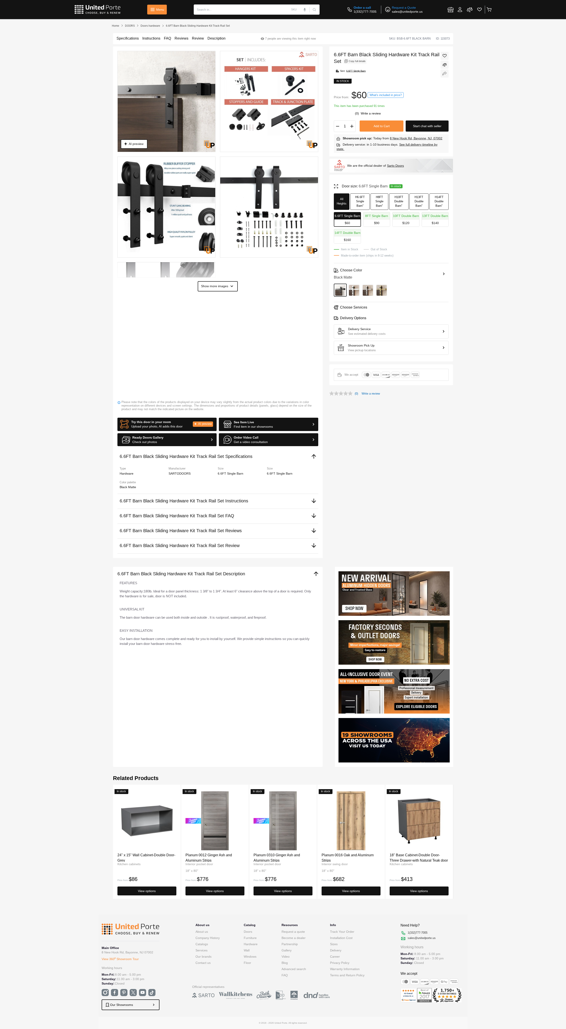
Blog (285, 963)
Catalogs (201, 944)
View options (147, 891)
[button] (167, 424)
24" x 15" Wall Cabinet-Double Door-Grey (146, 857)
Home (115, 25)
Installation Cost (341, 938)
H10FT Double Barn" (398, 201)
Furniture (250, 938)
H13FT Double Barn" (419, 201)
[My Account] (459, 9)
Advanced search (294, 969)
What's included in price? (386, 95)
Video (286, 956)
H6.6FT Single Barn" (360, 201)
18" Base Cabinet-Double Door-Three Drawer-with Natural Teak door (419, 857)
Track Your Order (342, 931)
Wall (247, 950)
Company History (207, 938)
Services (201, 950)
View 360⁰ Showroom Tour (120, 959)
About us (201, 931)
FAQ (285, 975)
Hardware (251, 944)
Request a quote (293, 931)
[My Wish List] (479, 9)
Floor (247, 963)
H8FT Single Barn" (379, 201)
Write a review (371, 113)
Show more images (214, 286)
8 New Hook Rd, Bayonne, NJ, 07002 (416, 138)
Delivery (335, 950)
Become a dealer (294, 938)
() (357, 113)
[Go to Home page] (97, 9)
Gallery (287, 950)
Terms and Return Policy (347, 975)
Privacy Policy (339, 963)
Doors (248, 931)
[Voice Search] (304, 9)
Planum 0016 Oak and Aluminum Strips (348, 857)
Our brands (203, 956)
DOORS (130, 25)
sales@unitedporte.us (407, 11)
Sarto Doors (395, 165)
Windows (250, 956)
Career (335, 956)
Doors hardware (150, 25)
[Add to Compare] (445, 65)
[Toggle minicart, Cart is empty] (489, 10)
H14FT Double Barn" (439, 201)
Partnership (290, 944)
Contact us (203, 963)
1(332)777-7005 (365, 11)
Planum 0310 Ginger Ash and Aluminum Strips (277, 857)
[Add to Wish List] (445, 56)
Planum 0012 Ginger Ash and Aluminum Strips (208, 857)
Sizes (334, 944)
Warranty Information (345, 969)
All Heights (341, 201)
